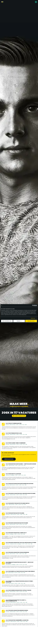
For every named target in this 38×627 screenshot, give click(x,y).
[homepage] (2, 2)
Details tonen (33, 318)
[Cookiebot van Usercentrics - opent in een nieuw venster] (33, 305)
